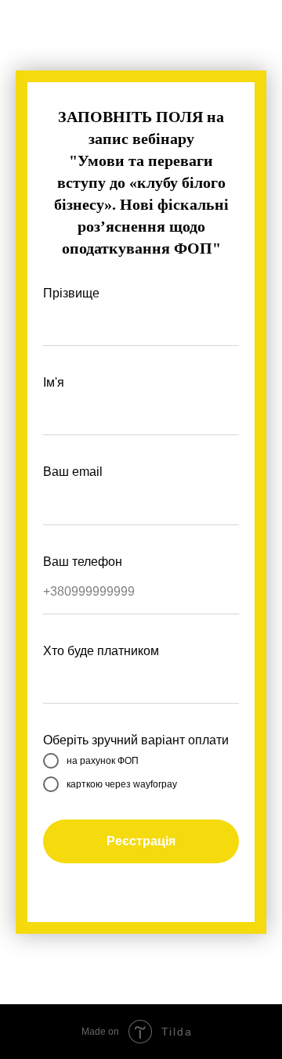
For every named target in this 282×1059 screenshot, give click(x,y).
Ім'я (53, 382)
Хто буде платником (101, 650)
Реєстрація (141, 841)
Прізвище (71, 293)
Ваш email (73, 471)
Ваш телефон (82, 561)
